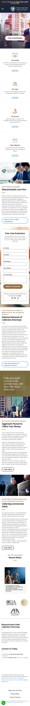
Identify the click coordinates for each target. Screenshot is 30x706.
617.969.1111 (20, 657)
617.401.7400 (4, 656)
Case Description (7, 274)
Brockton (13, 678)
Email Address (7, 261)
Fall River (6, 681)
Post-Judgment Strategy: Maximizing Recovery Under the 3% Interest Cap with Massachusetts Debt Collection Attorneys (14, 588)
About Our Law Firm (15, 690)
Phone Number (7, 268)
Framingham (20, 678)
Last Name (6, 254)
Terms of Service (15, 697)
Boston (8, 678)
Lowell (9, 680)
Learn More (15, 70)
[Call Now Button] (3, 703)
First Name (6, 248)
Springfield (20, 680)
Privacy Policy (15, 694)
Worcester (4, 680)
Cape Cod (14, 680)
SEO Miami (21, 702)
